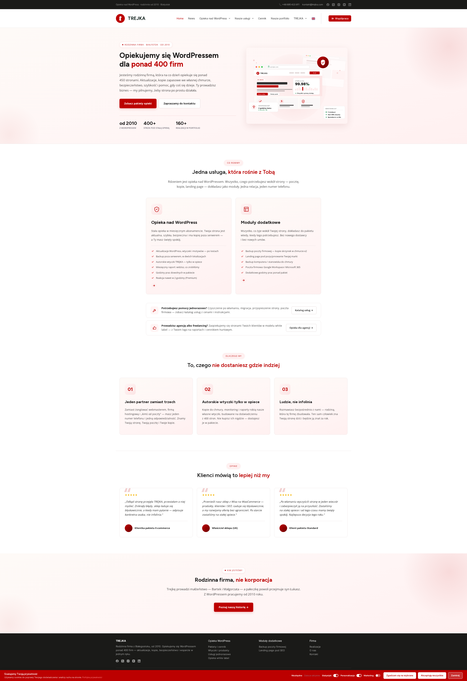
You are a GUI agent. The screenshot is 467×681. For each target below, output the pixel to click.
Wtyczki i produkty (218, 650)
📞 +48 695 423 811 (289, 4)
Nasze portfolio (280, 18)
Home (180, 18)
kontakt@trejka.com (312, 4)
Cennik (262, 18)
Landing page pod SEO (272, 650)
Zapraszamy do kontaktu (179, 103)
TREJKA (136, 18)
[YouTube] (344, 4)
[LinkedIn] (349, 4)
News (191, 18)
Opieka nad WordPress (213, 18)
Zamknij (455, 675)
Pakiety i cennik (217, 646)
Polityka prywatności (92, 677)
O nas (313, 650)
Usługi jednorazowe (219, 654)
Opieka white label (218, 658)
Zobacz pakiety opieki (138, 103)
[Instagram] (338, 4)
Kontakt (314, 654)
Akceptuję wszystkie (432, 675)
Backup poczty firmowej (272, 646)
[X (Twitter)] (333, 4)
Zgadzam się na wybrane (399, 675)
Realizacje (315, 646)
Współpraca (341, 18)
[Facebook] (328, 4)
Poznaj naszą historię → (233, 607)
